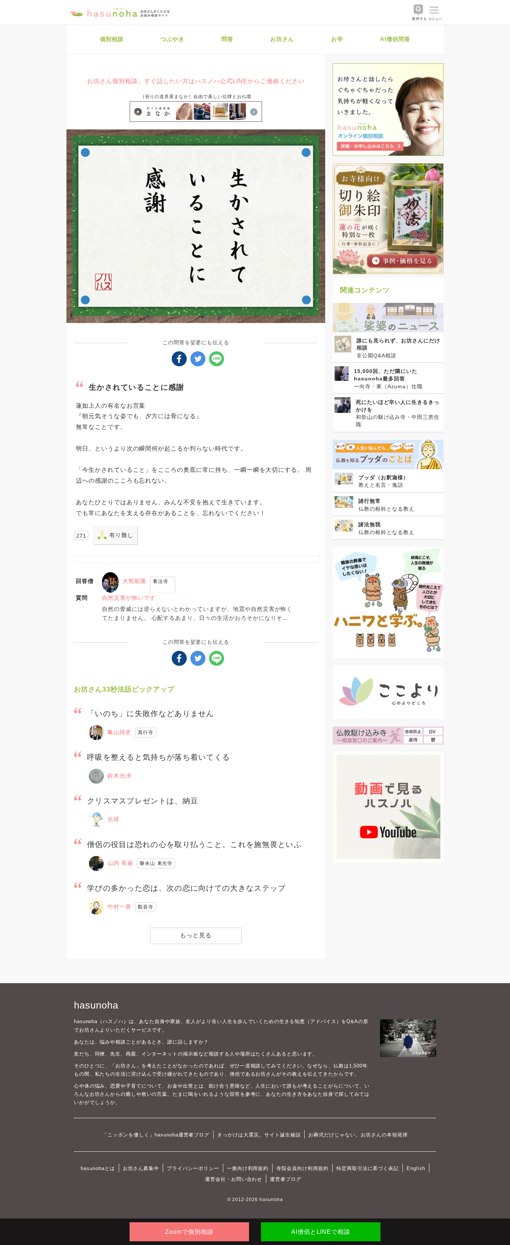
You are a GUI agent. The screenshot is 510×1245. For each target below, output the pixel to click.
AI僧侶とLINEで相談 (320, 1232)
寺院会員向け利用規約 (302, 1168)
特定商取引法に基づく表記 (367, 1168)
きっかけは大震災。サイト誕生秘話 (259, 1135)
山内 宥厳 (120, 863)
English (416, 1168)
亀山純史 (119, 732)
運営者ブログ (285, 1179)
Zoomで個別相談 (189, 1232)
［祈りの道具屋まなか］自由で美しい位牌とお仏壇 (196, 96)
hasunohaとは (98, 1168)
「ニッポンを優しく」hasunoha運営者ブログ (155, 1135)
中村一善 (119, 906)
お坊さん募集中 (141, 1168)
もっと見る (196, 935)
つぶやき (172, 39)
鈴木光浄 (119, 775)
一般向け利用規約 (248, 1168)
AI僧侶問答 (395, 39)
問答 (227, 39)
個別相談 (112, 39)
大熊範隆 (134, 581)
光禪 (113, 819)
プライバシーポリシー (193, 1168)
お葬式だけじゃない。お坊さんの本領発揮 (357, 1135)
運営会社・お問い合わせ (233, 1179)
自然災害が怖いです (129, 598)
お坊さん (282, 39)
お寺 (337, 39)
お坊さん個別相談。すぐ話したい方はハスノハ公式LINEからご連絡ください (195, 81)
